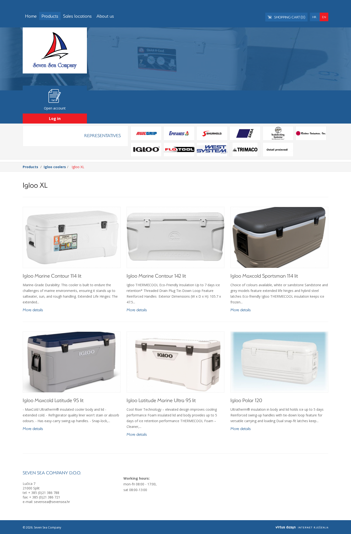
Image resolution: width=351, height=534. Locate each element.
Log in (55, 118)
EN (324, 17)
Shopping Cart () (289, 17)
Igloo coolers (55, 167)
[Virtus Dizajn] (302, 527)
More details (33, 309)
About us (105, 16)
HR (314, 17)
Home (31, 16)
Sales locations (77, 16)
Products (50, 16)
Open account (55, 108)
